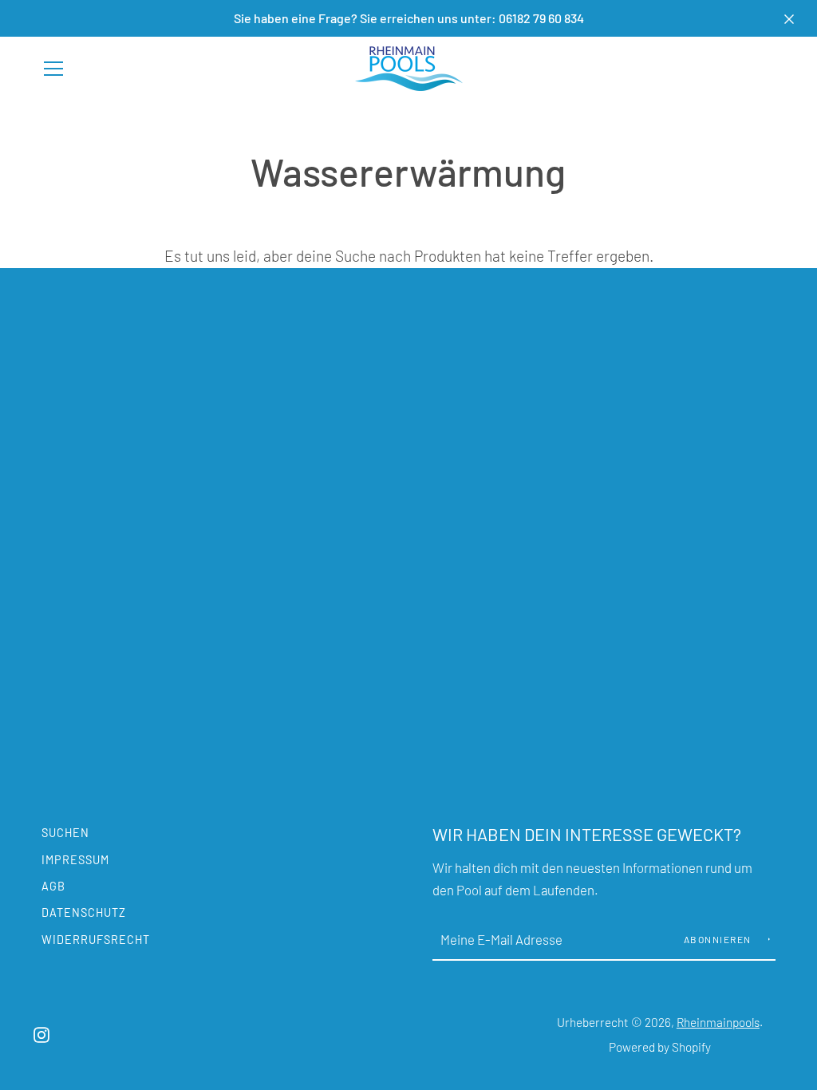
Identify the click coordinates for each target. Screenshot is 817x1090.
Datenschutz (83, 912)
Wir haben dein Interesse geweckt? (586, 833)
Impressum (75, 860)
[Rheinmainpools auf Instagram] (41, 1033)
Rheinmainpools (718, 1022)
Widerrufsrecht (95, 939)
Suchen (65, 832)
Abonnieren (719, 939)
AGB (53, 886)
